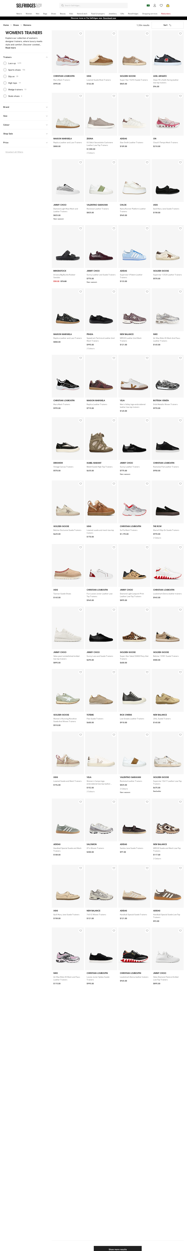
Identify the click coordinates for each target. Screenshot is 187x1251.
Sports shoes (16, 70)
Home (6, 25)
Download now (109, 18)
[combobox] (96, 5)
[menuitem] (19, 13)
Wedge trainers (17, 89)
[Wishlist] (161, 5)
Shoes (16, 25)
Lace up (14, 63)
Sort (165, 25)
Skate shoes (15, 96)
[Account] (154, 5)
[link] (67, 80)
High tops (14, 83)
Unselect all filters (14, 152)
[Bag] (168, 5)
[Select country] (148, 5)
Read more (10, 47)
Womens (27, 25)
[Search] (62, 5)
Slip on (13, 76)
